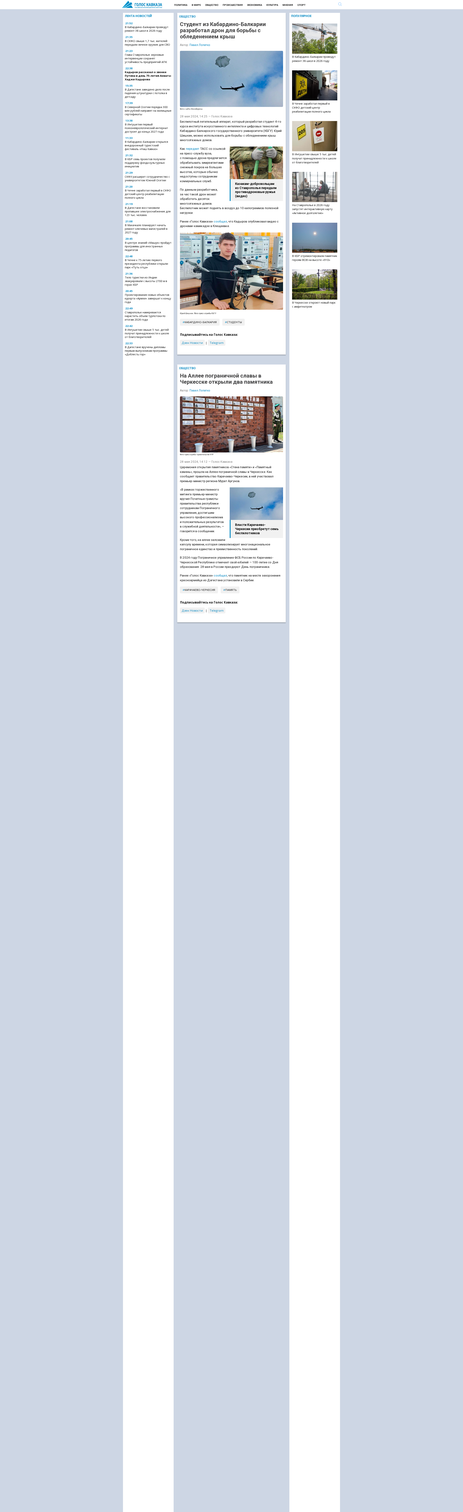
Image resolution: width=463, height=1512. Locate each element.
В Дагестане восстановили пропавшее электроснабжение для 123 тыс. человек (148, 211)
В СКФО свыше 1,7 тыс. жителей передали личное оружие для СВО (147, 42)
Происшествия (233, 5)
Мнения (288, 5)
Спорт (301, 5)
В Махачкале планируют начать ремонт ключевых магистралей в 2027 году (146, 228)
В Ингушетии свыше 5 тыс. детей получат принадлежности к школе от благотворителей (147, 333)
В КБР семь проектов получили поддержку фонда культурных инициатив (145, 162)
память (231, 590)
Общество (211, 5)
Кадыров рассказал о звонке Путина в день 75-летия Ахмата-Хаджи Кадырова (148, 75)
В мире (196, 5)
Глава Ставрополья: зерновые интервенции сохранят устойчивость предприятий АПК (146, 58)
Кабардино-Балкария (200, 322)
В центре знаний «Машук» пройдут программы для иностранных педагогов (148, 246)
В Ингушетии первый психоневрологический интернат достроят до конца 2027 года (146, 127)
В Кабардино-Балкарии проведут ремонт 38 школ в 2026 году (146, 29)
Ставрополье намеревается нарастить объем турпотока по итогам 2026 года (145, 315)
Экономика (254, 5)
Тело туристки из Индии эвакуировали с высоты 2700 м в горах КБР (146, 281)
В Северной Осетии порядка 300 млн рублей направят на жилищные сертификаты (148, 110)
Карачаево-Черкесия (199, 590)
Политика (180, 5)
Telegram (217, 343)
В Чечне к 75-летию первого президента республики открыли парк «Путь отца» (146, 263)
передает (192, 149)
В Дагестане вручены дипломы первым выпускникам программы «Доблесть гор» (146, 350)
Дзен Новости (192, 343)
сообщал (220, 221)
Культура (272, 5)
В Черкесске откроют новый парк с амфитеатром (313, 304)
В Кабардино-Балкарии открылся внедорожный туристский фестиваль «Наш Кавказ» (146, 145)
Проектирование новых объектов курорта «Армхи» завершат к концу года (148, 298)
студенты (234, 322)
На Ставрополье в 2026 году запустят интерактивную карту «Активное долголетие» (312, 209)
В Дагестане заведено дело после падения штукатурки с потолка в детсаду (147, 93)
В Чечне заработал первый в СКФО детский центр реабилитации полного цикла (148, 194)
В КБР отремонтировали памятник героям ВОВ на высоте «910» (314, 257)
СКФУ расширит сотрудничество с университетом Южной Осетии (147, 178)
